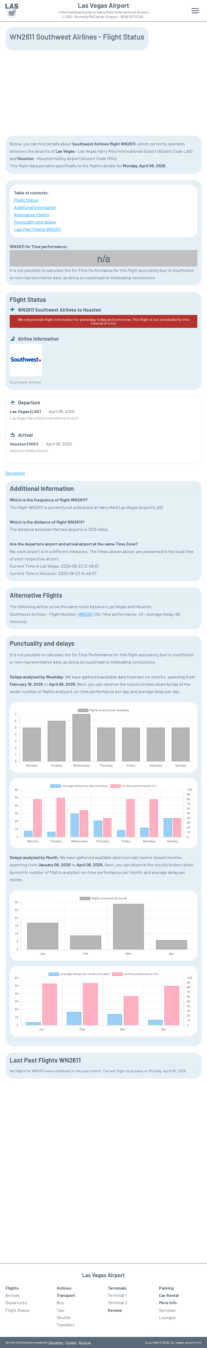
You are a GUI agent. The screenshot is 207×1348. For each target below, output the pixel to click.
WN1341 (85, 614)
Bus (60, 1302)
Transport (66, 1295)
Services (167, 1310)
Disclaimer (56, 1342)
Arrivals (12, 1295)
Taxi (60, 1310)
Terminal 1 (117, 1295)
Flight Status (26, 199)
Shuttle (64, 1317)
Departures (16, 1302)
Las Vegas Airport (103, 5)
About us (85, 1342)
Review (115, 1310)
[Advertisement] (103, 92)
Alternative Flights (31, 214)
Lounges (167, 1317)
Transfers (66, 1324)
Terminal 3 (117, 1302)
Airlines (64, 1287)
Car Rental (169, 1295)
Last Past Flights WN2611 (37, 229)
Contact (70, 1342)
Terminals (117, 1287)
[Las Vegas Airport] (11, 11)
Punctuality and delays (35, 221)
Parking (166, 1287)
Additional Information (35, 207)
